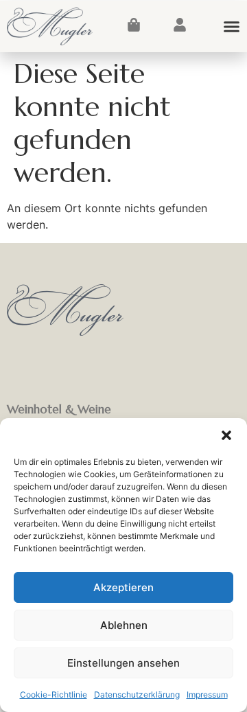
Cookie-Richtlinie (53, 694)
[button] (226, 435)
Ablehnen (124, 625)
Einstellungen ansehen (123, 662)
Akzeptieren (123, 587)
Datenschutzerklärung (137, 694)
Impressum (207, 694)
